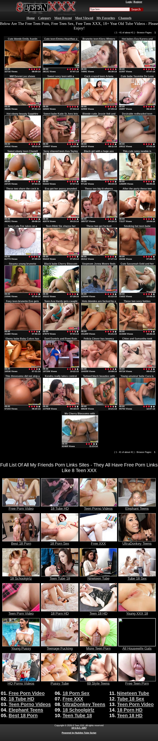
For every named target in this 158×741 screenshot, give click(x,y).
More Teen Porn (98, 648)
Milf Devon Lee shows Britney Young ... (22, 78)
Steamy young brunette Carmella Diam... (22, 265)
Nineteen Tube (98, 578)
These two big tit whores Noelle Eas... (99, 190)
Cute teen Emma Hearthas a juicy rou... (60, 40)
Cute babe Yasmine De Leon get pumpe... (137, 78)
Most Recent (63, 18)
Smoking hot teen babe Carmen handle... (137, 227)
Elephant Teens (137, 508)
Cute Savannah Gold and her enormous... (137, 265)
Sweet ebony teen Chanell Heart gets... (22, 153)
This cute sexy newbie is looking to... (137, 153)
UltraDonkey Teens (137, 543)
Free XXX (98, 543)
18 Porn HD (60, 613)
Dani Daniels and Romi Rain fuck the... (60, 340)
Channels (124, 18)
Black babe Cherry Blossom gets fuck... (60, 265)
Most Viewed (84, 18)
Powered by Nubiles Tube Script (79, 733)
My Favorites (105, 18)
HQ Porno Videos (21, 683)
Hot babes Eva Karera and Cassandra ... (137, 40)
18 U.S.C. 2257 (79, 728)
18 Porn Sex (59, 543)
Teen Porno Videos (98, 508)
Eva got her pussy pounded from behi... (61, 190)
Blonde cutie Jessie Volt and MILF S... (98, 115)
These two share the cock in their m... (22, 190)
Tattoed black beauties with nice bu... (99, 377)
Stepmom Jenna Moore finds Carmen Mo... (99, 265)
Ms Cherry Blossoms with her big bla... (80, 415)
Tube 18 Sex (137, 578)
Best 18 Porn (21, 543)
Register (138, 1)
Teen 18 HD (98, 613)
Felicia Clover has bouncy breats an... (99, 340)
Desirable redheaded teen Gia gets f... (137, 115)
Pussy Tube (60, 683)
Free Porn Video (21, 508)
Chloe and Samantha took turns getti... (137, 340)
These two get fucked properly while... (98, 227)
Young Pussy (21, 648)
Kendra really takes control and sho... (61, 377)
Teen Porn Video (21, 613)
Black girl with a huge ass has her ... (99, 153)
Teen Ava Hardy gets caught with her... (60, 303)
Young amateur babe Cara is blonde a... (137, 377)
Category (44, 18)
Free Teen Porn (137, 683)
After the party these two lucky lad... (137, 190)
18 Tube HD (60, 508)
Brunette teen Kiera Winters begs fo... (98, 40)
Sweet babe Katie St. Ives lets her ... (60, 115)
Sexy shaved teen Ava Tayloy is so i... (60, 153)
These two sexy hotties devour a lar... (137, 303)
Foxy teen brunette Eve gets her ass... (22, 303)
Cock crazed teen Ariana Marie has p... (98, 78)
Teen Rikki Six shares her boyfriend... (61, 227)
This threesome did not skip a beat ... (22, 377)
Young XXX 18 (137, 613)
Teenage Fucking (60, 648)
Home (31, 18)
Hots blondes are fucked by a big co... (99, 303)
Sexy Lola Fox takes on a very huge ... (22, 227)
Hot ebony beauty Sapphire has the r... (22, 115)
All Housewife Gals (137, 648)
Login (129, 1)
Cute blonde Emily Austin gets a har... (22, 40)
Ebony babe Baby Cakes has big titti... (22, 340)
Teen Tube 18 (60, 578)
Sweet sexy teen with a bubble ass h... (60, 78)
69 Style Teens (98, 683)
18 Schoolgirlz (21, 578)
